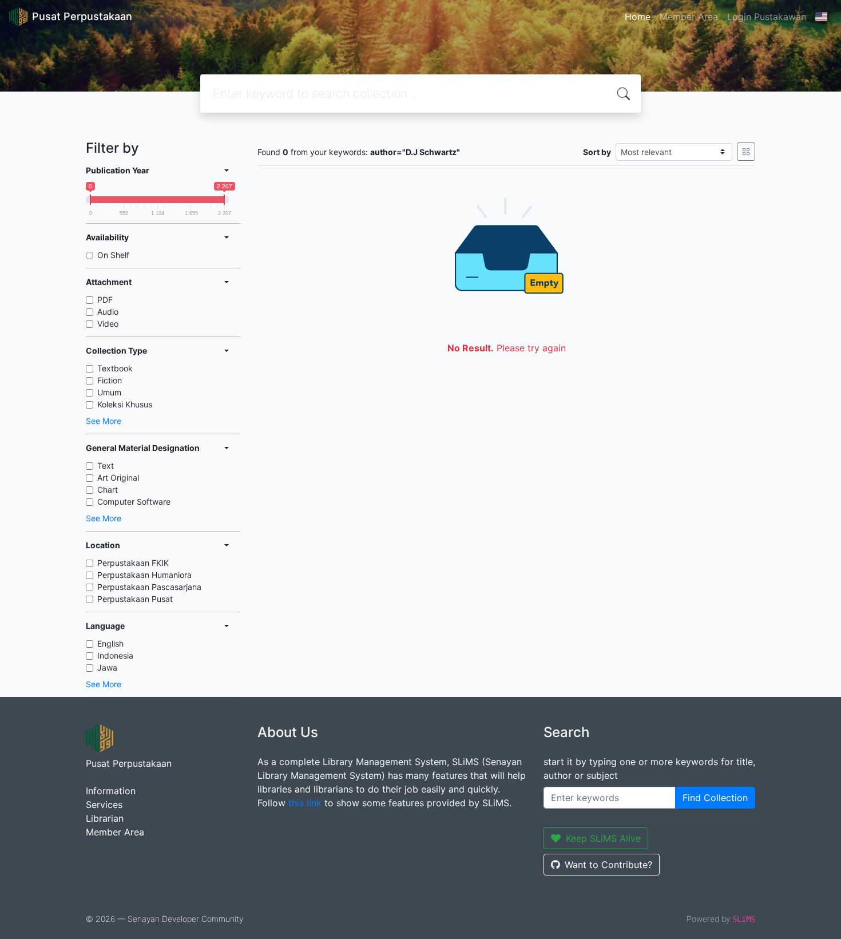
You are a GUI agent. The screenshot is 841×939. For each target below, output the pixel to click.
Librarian (105, 818)
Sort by (597, 152)
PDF (105, 299)
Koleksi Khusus (124, 404)
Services (104, 804)
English (110, 643)
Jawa (107, 667)
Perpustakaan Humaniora (144, 575)
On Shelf (113, 255)
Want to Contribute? (608, 864)
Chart (107, 489)
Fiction (109, 380)
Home (637, 16)
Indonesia (115, 655)
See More (103, 421)
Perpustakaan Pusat (135, 599)
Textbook (115, 368)
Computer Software (133, 501)
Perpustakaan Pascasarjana (149, 587)
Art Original (118, 477)
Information (111, 791)
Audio (107, 311)
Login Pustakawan (766, 16)
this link (305, 803)
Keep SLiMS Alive (603, 838)
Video (107, 323)
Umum (109, 392)
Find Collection (715, 797)
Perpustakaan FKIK (133, 563)
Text (105, 465)
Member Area (689, 16)
